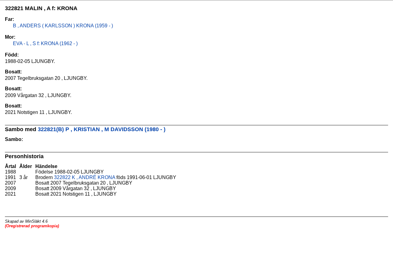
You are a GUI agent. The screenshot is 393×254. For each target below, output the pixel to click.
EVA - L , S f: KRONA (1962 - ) (45, 43)
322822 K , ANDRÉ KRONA (84, 177)
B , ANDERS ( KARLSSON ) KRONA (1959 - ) (62, 25)
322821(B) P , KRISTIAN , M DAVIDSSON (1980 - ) (101, 129)
